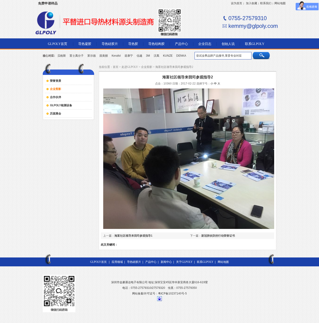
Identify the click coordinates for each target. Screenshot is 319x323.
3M (148, 55)
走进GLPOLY (129, 67)
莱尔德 (91, 55)
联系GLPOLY (205, 262)
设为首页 (236, 3)
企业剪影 (55, 89)
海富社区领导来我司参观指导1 (133, 235)
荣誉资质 (55, 80)
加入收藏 (251, 3)
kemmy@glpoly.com (253, 26)
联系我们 (265, 3)
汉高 (156, 55)
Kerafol (116, 55)
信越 (139, 55)
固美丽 (103, 55)
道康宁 (128, 55)
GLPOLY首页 (98, 262)
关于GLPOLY (184, 262)
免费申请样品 (48, 3)
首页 (115, 67)
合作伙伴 (55, 97)
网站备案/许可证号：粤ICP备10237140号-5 (159, 293)
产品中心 (150, 262)
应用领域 (117, 262)
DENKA (181, 55)
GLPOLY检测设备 (61, 105)
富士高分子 (77, 55)
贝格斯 (61, 55)
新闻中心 (166, 262)
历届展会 (55, 113)
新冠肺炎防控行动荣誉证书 (218, 235)
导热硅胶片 (134, 262)
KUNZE (168, 55)
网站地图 (280, 3)
